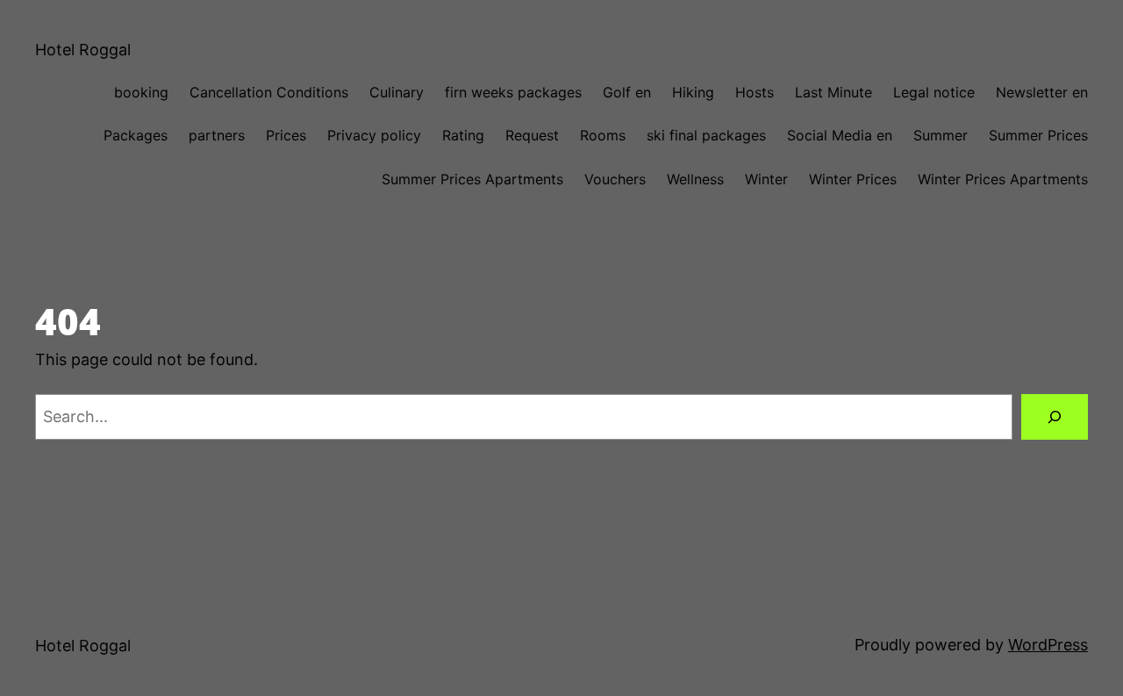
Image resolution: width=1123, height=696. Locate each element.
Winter (766, 179)
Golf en (627, 92)
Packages (136, 135)
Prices (286, 135)
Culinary (396, 92)
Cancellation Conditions (269, 92)
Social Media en (839, 135)
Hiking (693, 92)
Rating (463, 135)
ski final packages (706, 135)
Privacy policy (374, 135)
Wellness (695, 179)
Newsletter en (1042, 92)
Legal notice (934, 92)
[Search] (1054, 417)
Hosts (754, 92)
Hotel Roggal (83, 49)
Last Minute (833, 92)
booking (141, 92)
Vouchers (615, 179)
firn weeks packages (513, 92)
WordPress (1048, 644)
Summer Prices (1038, 135)
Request (532, 135)
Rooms (603, 135)
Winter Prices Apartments (1003, 179)
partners (217, 135)
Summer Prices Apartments (472, 179)
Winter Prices (853, 179)
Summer (940, 135)
